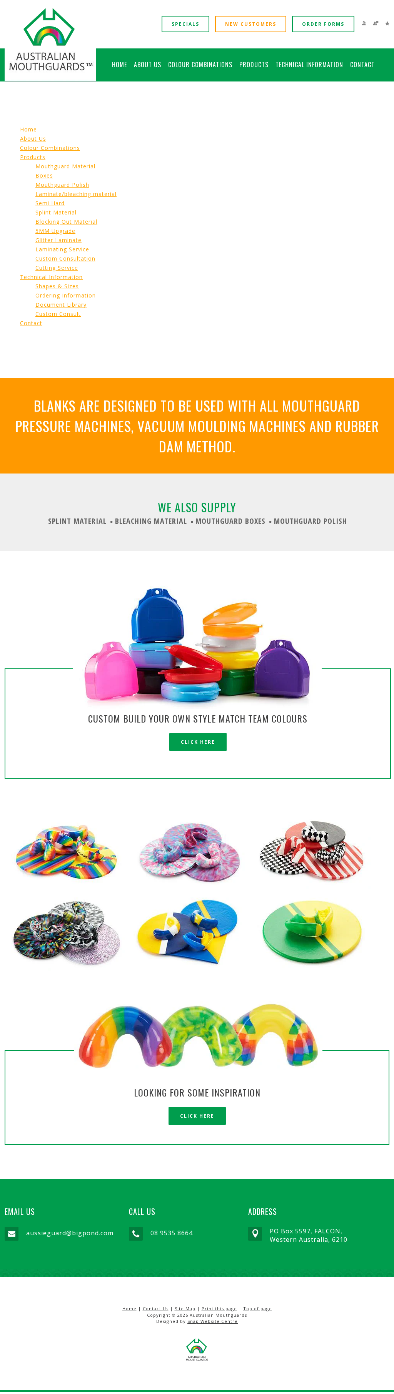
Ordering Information (65, 295)
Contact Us (156, 1308)
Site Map (185, 1308)
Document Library (61, 304)
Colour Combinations (200, 64)
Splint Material (56, 212)
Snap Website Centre (212, 1321)
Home (119, 64)
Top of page (257, 1308)
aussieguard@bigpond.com (70, 1233)
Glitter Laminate (58, 240)
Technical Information (309, 64)
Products (254, 64)
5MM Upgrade (55, 230)
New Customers (250, 24)
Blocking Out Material (66, 221)
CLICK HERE (198, 742)
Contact (362, 64)
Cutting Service (56, 267)
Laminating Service (62, 249)
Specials (185, 24)
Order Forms (323, 24)
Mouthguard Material (65, 166)
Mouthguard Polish (62, 184)
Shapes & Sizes (57, 286)
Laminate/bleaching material (76, 194)
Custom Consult (58, 313)
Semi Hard (50, 203)
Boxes (44, 175)
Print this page (219, 1308)
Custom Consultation (65, 258)
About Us (147, 64)
